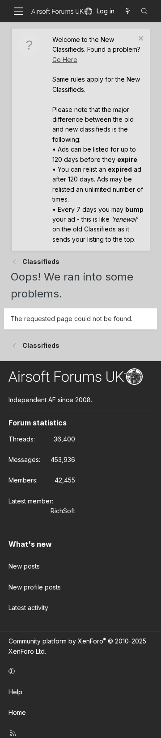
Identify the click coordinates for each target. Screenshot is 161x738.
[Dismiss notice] (140, 39)
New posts (24, 566)
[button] (79, 671)
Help (15, 692)
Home (17, 712)
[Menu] (18, 11)
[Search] (144, 11)
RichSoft (63, 511)
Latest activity (28, 607)
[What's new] (127, 11)
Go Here (64, 59)
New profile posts (34, 587)
